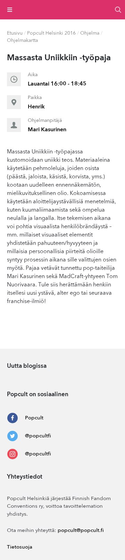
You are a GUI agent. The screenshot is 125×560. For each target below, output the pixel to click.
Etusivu (15, 33)
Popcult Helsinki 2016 (51, 33)
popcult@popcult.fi (81, 530)
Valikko (10, 9)
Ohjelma (89, 33)
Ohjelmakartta (22, 40)
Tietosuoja (19, 547)
